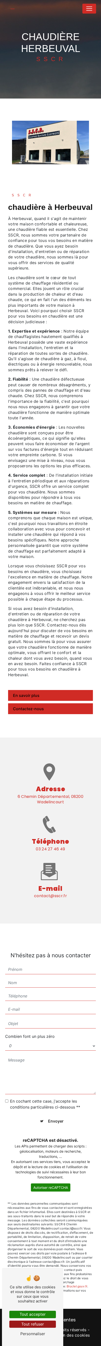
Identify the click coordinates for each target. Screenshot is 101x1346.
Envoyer (55, 1121)
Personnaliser (32, 1333)
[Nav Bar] (89, 9)
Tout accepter (33, 1314)
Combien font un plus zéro (30, 1036)
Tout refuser (32, 1324)
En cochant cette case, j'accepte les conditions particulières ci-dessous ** (45, 1104)
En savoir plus (26, 695)
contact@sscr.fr (50, 896)
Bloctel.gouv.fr (77, 1286)
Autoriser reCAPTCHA (50, 1187)
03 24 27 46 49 (50, 849)
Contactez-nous (28, 708)
